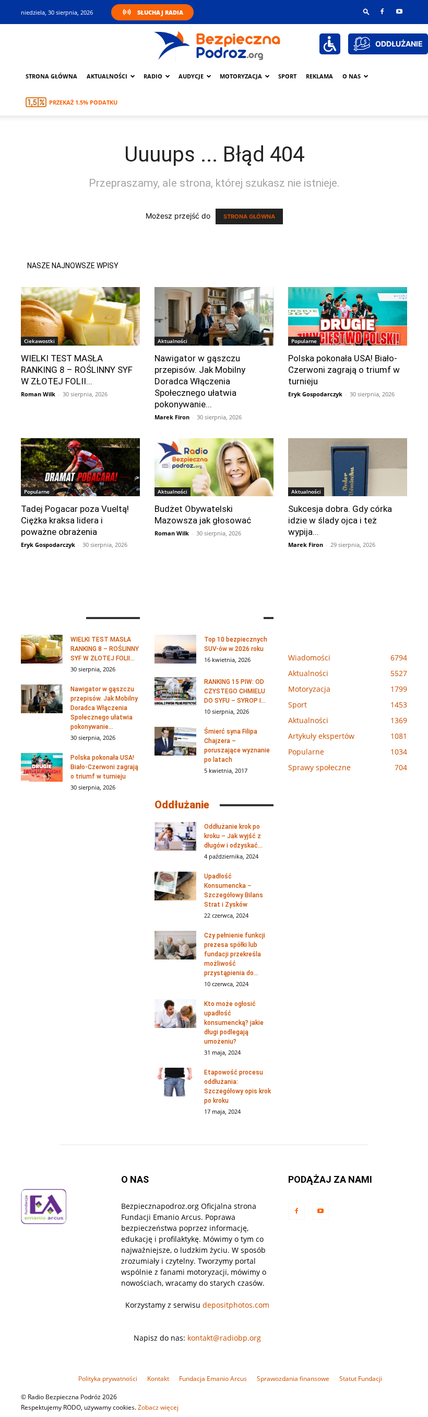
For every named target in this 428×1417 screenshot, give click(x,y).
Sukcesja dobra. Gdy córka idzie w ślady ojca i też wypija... (340, 520)
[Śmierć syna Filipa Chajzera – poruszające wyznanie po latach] (175, 741)
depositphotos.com (236, 1305)
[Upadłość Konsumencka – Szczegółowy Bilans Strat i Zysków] (175, 886)
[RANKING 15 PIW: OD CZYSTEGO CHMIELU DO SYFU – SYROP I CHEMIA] (175, 691)
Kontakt (158, 1378)
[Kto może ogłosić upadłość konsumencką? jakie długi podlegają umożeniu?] (175, 1013)
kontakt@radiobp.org (224, 1338)
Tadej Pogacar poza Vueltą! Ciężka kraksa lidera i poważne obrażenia (75, 520)
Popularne (304, 341)
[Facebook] (382, 11)
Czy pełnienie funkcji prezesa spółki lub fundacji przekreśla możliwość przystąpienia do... (234, 954)
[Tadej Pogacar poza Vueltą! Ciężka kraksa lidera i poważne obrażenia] (80, 467)
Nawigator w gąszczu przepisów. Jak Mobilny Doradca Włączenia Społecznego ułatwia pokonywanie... (199, 381)
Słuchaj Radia (160, 12)
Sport (287, 76)
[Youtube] (399, 11)
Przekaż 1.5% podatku (83, 102)
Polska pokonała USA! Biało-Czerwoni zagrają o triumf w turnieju (344, 369)
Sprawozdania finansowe (293, 1378)
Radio (153, 76)
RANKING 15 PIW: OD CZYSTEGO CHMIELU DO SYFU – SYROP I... (235, 691)
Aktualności (107, 76)
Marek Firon (171, 417)
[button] (366, 11)
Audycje (191, 76)
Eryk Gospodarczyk (315, 394)
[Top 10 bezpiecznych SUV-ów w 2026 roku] (175, 649)
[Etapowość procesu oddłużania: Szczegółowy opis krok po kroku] (175, 1082)
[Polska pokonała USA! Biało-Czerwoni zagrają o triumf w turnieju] (347, 316)
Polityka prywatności (107, 1378)
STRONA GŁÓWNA (249, 216)
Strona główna (51, 76)
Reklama (319, 76)
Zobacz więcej (158, 1407)
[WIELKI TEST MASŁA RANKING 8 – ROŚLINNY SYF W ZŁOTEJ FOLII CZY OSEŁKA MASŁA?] (80, 316)
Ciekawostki (39, 341)
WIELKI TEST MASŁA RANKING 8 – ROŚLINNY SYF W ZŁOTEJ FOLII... (77, 369)
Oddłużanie (181, 804)
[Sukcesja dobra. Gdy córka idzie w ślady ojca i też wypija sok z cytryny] (347, 467)
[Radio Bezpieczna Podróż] (217, 44)
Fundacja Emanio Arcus (213, 1378)
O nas (351, 76)
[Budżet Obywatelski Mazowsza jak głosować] (214, 467)
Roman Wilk (38, 394)
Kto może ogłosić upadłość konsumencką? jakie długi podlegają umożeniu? (234, 1022)
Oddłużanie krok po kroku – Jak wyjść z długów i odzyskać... (233, 836)
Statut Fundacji (360, 1378)
